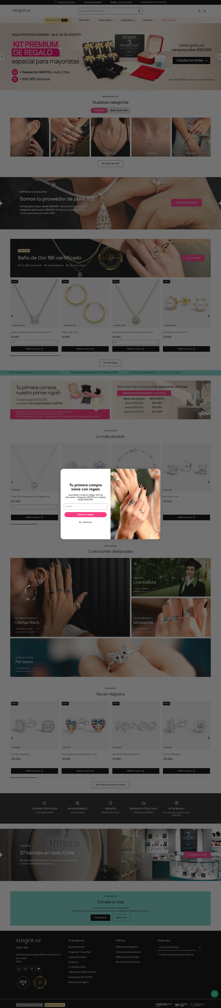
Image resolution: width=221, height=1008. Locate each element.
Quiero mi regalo (86, 514)
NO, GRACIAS (85, 522)
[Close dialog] (157, 472)
